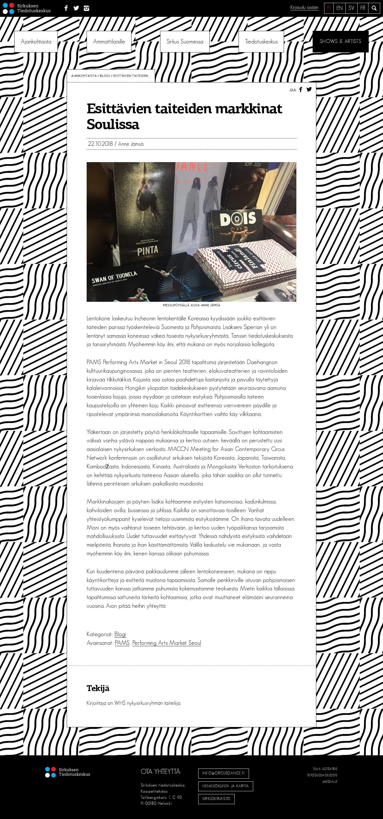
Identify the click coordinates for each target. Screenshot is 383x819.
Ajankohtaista (36, 41)
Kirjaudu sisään (304, 7)
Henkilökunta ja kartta (225, 786)
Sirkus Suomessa (185, 41)
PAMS (122, 643)
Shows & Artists (340, 41)
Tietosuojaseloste (322, 775)
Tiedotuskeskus (261, 41)
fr (362, 8)
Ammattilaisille (109, 41)
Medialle (330, 781)
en (339, 8)
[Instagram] (86, 8)
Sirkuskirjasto (216, 799)
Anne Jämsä (131, 144)
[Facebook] (66, 8)
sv (351, 8)
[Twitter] (76, 8)
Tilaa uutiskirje (325, 768)
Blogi (105, 75)
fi (329, 8)
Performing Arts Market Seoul (166, 643)
